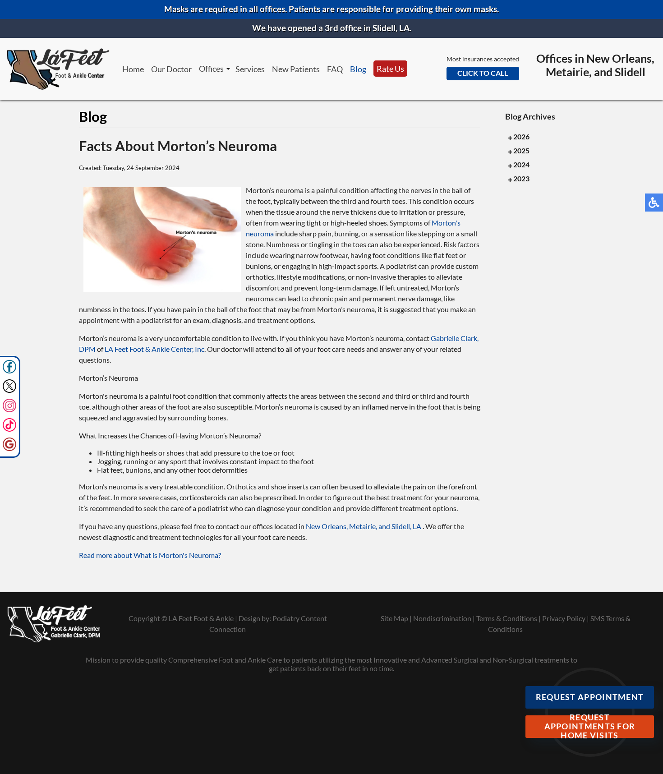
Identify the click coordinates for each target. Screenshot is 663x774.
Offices (211, 69)
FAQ (335, 69)
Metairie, (363, 526)
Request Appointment (590, 697)
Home (133, 69)
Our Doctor (171, 69)
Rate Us (390, 69)
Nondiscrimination (442, 618)
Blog (358, 69)
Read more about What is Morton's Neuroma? (150, 555)
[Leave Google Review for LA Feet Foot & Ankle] (9, 448)
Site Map (394, 618)
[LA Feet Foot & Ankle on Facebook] (9, 371)
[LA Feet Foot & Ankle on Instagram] (9, 409)
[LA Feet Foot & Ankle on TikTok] (9, 429)
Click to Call (482, 73)
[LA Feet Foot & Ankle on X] (9, 390)
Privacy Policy (563, 618)
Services (250, 69)
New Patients (296, 69)
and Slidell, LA (399, 526)
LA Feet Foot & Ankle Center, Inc (154, 349)
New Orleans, (327, 526)
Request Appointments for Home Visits (589, 726)
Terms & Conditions (506, 618)
